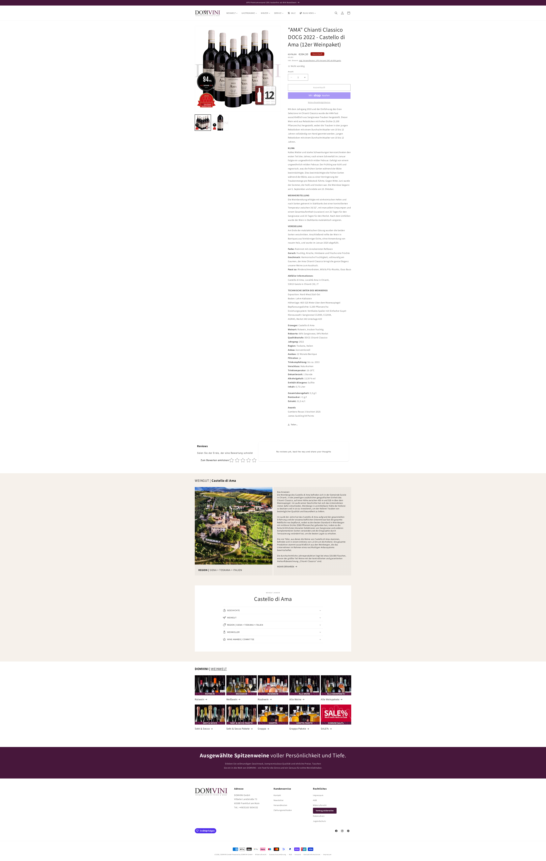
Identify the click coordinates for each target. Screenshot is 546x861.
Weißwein (231, 699)
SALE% (325, 728)
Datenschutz (319, 816)
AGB (315, 800)
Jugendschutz (319, 821)
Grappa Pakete (297, 728)
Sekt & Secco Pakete (238, 728)
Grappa (262, 728)
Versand (298, 854)
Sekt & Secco (202, 728)
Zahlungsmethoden (283, 810)
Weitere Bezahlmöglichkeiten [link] (319, 102)
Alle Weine (295, 699)
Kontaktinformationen (312, 854)
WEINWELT (219, 668)
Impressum (318, 795)
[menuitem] (232, 13)
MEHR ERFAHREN (285, 566)
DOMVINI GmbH (226, 854)
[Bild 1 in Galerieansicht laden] (203, 123)
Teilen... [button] (294, 424)
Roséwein (263, 699)
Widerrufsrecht (320, 805)
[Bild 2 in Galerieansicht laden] (220, 123)
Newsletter (279, 800)
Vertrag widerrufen (325, 810)
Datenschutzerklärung (277, 854)
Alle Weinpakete (330, 699)
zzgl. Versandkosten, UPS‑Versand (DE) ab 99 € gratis (320, 60)
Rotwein (199, 699)
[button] (336, 13)
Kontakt (277, 795)
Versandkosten (280, 805)
